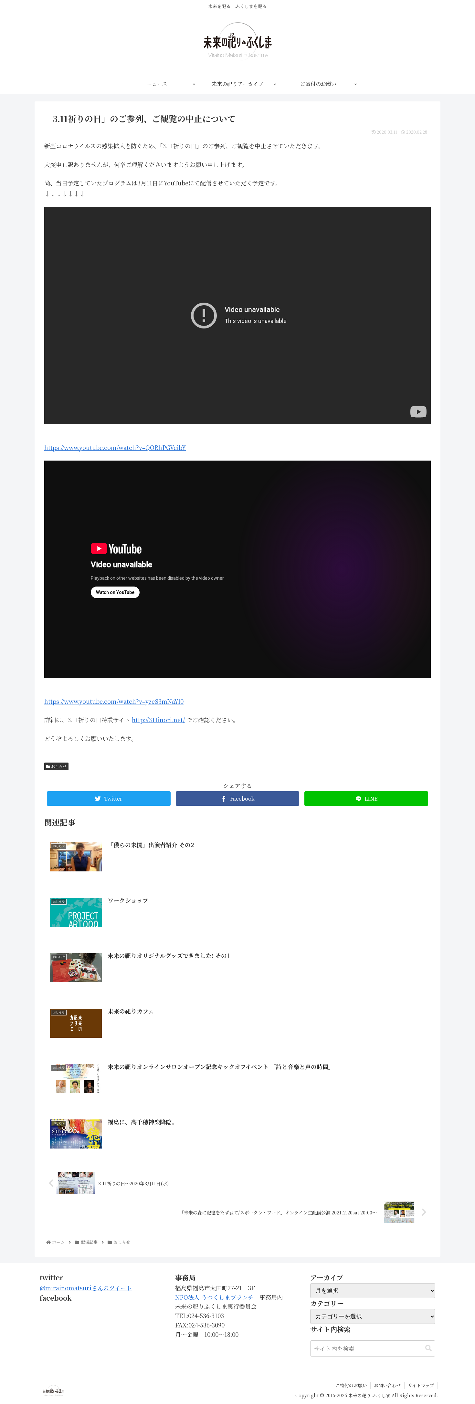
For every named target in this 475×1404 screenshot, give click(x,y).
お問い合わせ (387, 1385)
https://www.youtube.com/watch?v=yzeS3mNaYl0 (114, 701)
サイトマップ (421, 1385)
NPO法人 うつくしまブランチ (214, 1297)
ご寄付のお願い (351, 1385)
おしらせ (58, 766)
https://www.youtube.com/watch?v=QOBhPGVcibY (115, 447)
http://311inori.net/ (158, 719)
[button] (428, 1348)
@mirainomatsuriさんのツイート (86, 1288)
